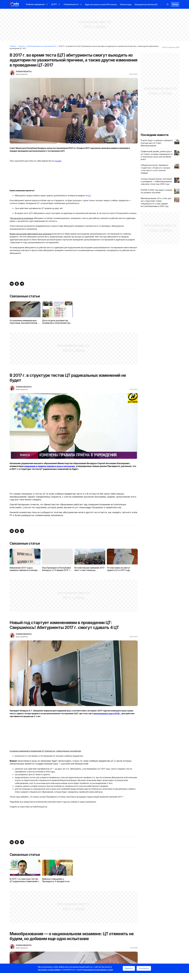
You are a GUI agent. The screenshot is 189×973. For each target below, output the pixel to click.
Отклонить (144, 968)
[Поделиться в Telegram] (22, 284)
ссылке (58, 161)
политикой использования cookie (98, 969)
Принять (129, 968)
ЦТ (89, 195)
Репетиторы (126, 4)
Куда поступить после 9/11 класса (101, 4)
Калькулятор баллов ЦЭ (146, 4)
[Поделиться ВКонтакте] (12, 284)
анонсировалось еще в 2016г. (106, 713)
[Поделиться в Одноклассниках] (17, 284)
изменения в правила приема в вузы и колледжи (49, 466)
